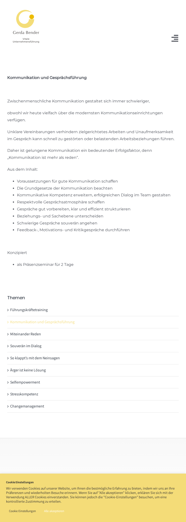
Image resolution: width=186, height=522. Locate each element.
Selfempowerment (25, 382)
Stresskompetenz (24, 394)
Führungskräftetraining (29, 309)
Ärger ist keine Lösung (28, 370)
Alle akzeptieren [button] (54, 511)
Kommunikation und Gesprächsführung (42, 321)
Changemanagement (27, 406)
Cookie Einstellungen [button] (22, 511)
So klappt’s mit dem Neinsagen (35, 358)
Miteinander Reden (25, 334)
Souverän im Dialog (25, 345)
